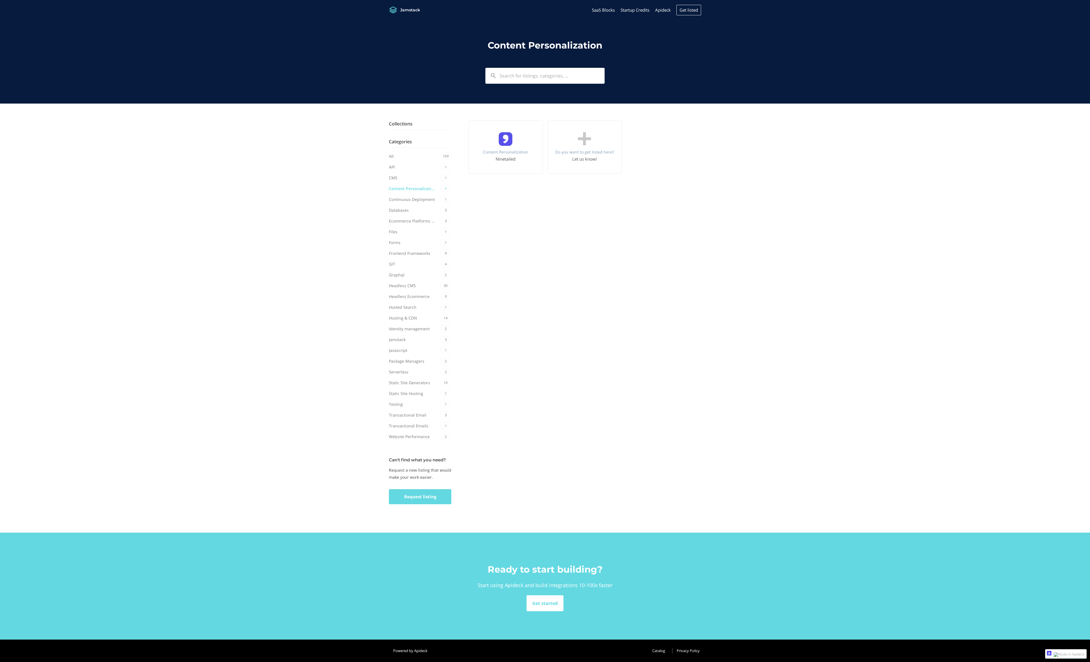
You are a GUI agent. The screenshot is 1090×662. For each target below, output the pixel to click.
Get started (545, 603)
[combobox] (545, 76)
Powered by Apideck (410, 650)
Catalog (658, 650)
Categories (400, 141)
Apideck (663, 10)
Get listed (689, 10)
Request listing (420, 496)
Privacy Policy (688, 650)
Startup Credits (635, 10)
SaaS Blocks (603, 10)
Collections (400, 124)
